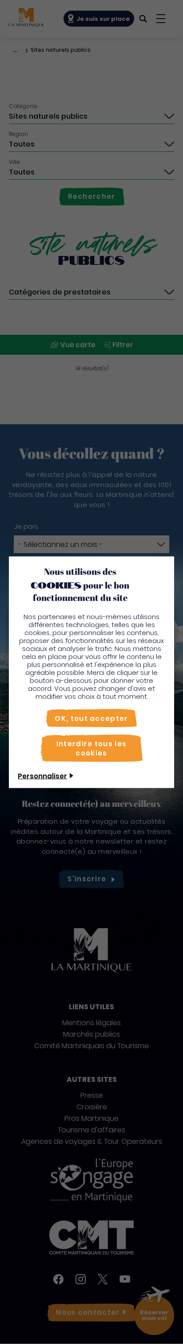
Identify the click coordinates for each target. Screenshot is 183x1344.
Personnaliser (42, 775)
